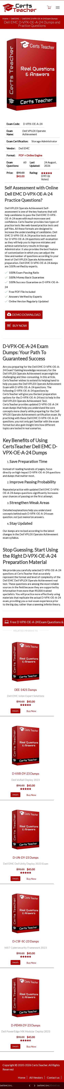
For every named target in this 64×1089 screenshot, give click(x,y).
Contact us (53, 1077)
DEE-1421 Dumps (26, 690)
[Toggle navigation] (57, 7)
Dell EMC (15, 18)
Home (5, 18)
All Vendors (36, 1077)
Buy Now (19, 325)
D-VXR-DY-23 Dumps (25, 773)
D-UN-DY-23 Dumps (26, 857)
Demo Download (26, 315)
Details (15, 711)
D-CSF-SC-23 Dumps (25, 941)
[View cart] (49, 7)
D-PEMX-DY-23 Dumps (25, 1025)
